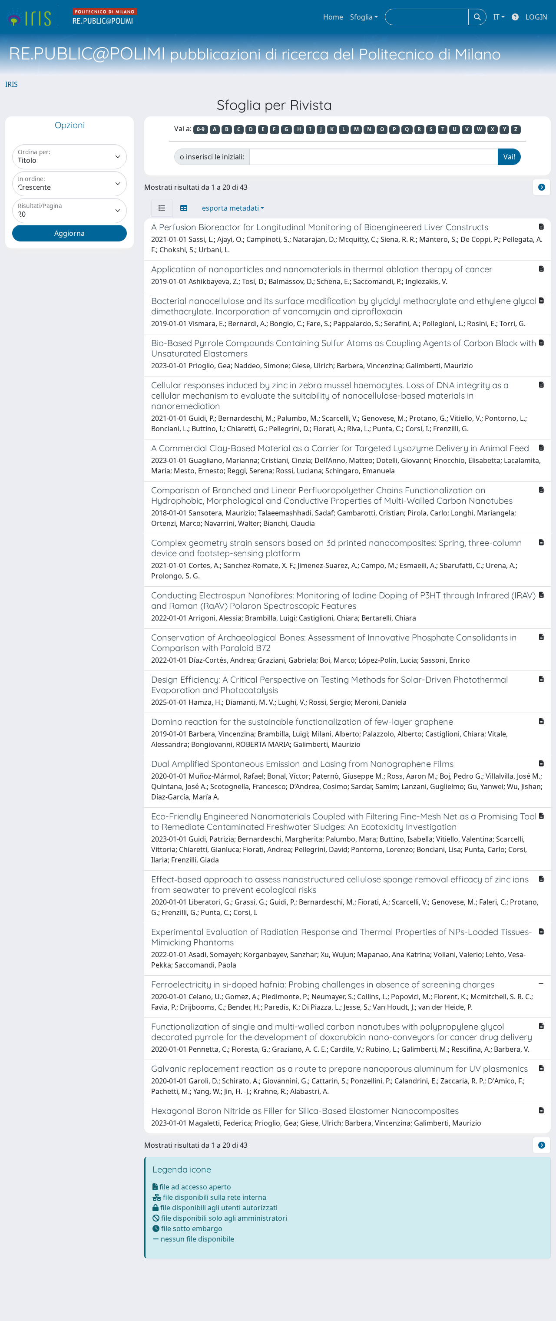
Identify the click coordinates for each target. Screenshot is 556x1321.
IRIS (11, 84)
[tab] (162, 208)
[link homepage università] (105, 17)
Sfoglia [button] (361, 17)
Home (333, 17)
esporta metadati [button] (230, 208)
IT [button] (496, 17)
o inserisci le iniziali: (212, 157)
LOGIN (536, 17)
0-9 (201, 129)
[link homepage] (31, 17)
